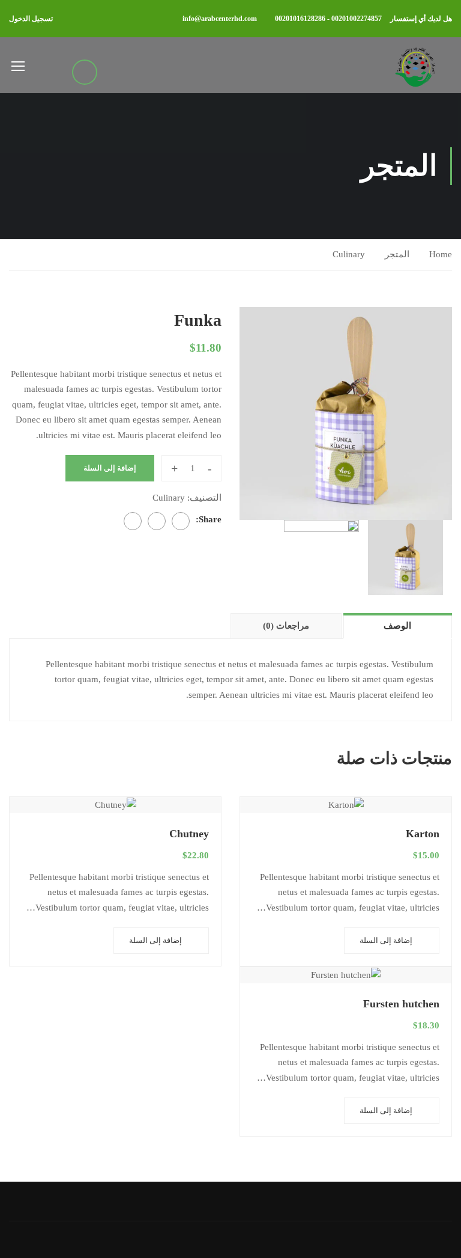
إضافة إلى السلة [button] (386, 940)
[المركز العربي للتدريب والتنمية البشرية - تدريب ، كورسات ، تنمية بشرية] (414, 65)
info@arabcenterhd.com (219, 18)
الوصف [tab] (397, 626)
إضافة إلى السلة (109, 467)
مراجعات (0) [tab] (286, 626)
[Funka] (346, 413)
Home (440, 254)
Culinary (349, 254)
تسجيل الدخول (31, 18)
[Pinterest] (133, 521)
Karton (422, 834)
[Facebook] (181, 521)
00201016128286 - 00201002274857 (328, 18)
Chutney (189, 834)
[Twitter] (157, 521)
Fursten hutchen (401, 1004)
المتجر (397, 254)
